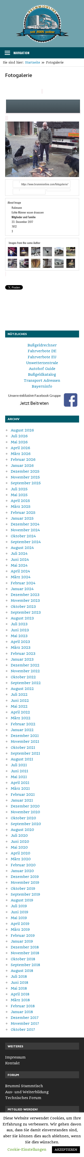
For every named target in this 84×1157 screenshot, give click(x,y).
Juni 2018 (19, 982)
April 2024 (20, 571)
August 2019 (22, 900)
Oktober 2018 (23, 959)
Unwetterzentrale (42, 363)
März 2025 (20, 506)
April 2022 (20, 712)
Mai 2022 (19, 706)
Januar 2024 (22, 589)
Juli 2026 (19, 436)
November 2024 (25, 530)
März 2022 (20, 718)
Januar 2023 (22, 659)
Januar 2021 (22, 800)
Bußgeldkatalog (42, 374)
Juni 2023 (20, 630)
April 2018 (20, 994)
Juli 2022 (19, 694)
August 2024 (22, 548)
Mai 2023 (19, 636)
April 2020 (20, 853)
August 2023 (22, 618)
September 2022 (26, 683)
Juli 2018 (19, 976)
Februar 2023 (23, 653)
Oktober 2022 (23, 677)
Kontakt (12, 1063)
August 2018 (22, 971)
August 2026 (22, 430)
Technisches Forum (23, 1098)
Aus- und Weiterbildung (27, 1092)
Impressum (15, 1057)
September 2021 (25, 753)
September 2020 (26, 824)
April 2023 (20, 642)
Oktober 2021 (23, 747)
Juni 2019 (19, 912)
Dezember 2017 (25, 1018)
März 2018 (20, 1000)
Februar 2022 (23, 724)
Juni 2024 (20, 559)
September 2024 (26, 542)
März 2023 (20, 647)
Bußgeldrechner (42, 345)
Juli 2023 (19, 624)
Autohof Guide (42, 369)
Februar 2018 (23, 1006)
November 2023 (25, 600)
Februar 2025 (23, 512)
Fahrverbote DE (42, 351)
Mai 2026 (19, 442)
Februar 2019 (23, 935)
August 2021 (22, 759)
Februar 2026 (23, 459)
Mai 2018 (19, 988)
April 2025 (20, 501)
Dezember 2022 (25, 665)
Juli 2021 (19, 765)
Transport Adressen (42, 380)
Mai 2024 (19, 565)
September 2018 (25, 965)
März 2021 (20, 788)
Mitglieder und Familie (24, 217)
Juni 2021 (19, 771)
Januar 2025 (22, 518)
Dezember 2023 (25, 595)
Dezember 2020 (25, 806)
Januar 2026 (22, 465)
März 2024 (20, 577)
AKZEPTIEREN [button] (66, 1149)
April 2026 (20, 448)
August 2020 (22, 830)
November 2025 (25, 477)
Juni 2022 (20, 700)
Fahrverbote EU (42, 357)
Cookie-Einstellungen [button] (26, 1149)
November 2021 (25, 741)
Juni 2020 (20, 841)
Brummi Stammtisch (24, 1086)
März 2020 (21, 859)
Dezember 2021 (25, 736)
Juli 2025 (19, 489)
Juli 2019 (19, 906)
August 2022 (22, 689)
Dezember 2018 (25, 947)
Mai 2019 (19, 918)
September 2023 (26, 612)
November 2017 (25, 1023)
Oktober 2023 (23, 606)
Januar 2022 (22, 730)
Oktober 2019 (23, 888)
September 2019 (25, 894)
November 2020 (25, 812)
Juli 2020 (19, 835)
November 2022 (25, 671)
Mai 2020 (19, 847)
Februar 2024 (23, 583)
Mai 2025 (19, 495)
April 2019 (20, 924)
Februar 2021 (23, 794)
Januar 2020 (22, 871)
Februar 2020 (23, 865)
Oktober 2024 (23, 536)
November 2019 (25, 882)
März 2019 (20, 929)
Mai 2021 (19, 777)
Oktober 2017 (23, 1029)
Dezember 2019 (25, 877)
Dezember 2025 (25, 471)
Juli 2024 (19, 553)
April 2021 (20, 783)
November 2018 (25, 953)
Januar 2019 (22, 941)
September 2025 (26, 483)
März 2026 (21, 454)
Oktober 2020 (23, 818)
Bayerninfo (42, 386)
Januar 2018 (22, 1012)
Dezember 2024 (25, 524)
